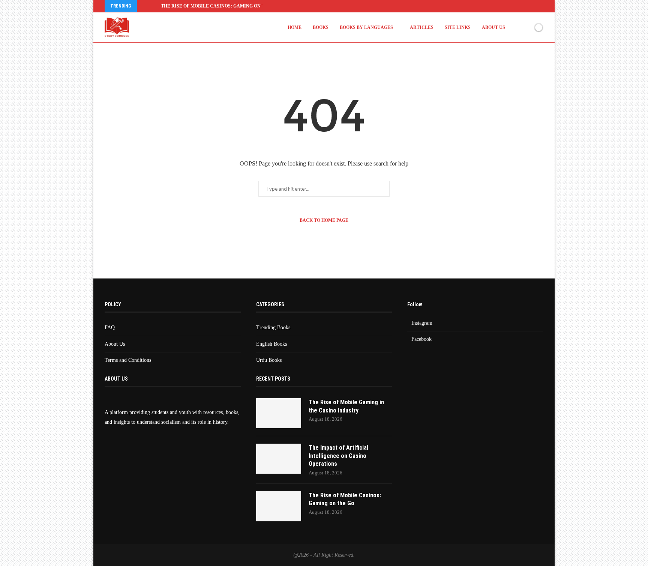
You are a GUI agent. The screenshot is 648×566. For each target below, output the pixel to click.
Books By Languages (366, 27)
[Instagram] (522, 6)
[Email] (541, 6)
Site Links (458, 27)
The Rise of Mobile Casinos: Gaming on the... (217, 6)
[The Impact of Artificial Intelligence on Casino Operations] (278, 459)
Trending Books (273, 327)
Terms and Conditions (128, 360)
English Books (271, 344)
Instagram (421, 323)
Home (295, 27)
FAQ (110, 327)
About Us (493, 27)
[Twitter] (513, 6)
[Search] (526, 27)
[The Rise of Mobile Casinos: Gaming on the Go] (278, 506)
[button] (144, 6)
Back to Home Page (324, 220)
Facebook (421, 339)
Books (320, 27)
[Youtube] (532, 6)
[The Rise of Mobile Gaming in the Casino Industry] (278, 413)
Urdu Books (269, 360)
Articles (422, 27)
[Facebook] (503, 6)
